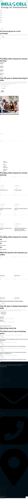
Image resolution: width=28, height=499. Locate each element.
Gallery (1, 374)
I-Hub (1, 371)
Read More (1, 341)
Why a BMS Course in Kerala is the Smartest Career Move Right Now (13, 346)
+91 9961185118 (1, 447)
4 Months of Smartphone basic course (5, 378)
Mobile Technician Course (3, 491)
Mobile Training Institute (3, 489)
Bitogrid (4, 497)
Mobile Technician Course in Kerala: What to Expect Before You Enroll (13, 359)
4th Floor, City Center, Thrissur (3, 486)
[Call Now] (4, 498)
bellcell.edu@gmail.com (3, 413)
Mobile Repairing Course (3, 493)
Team (1, 373)
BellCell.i (6, 496)
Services (2, 372)
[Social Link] (0, 366)
